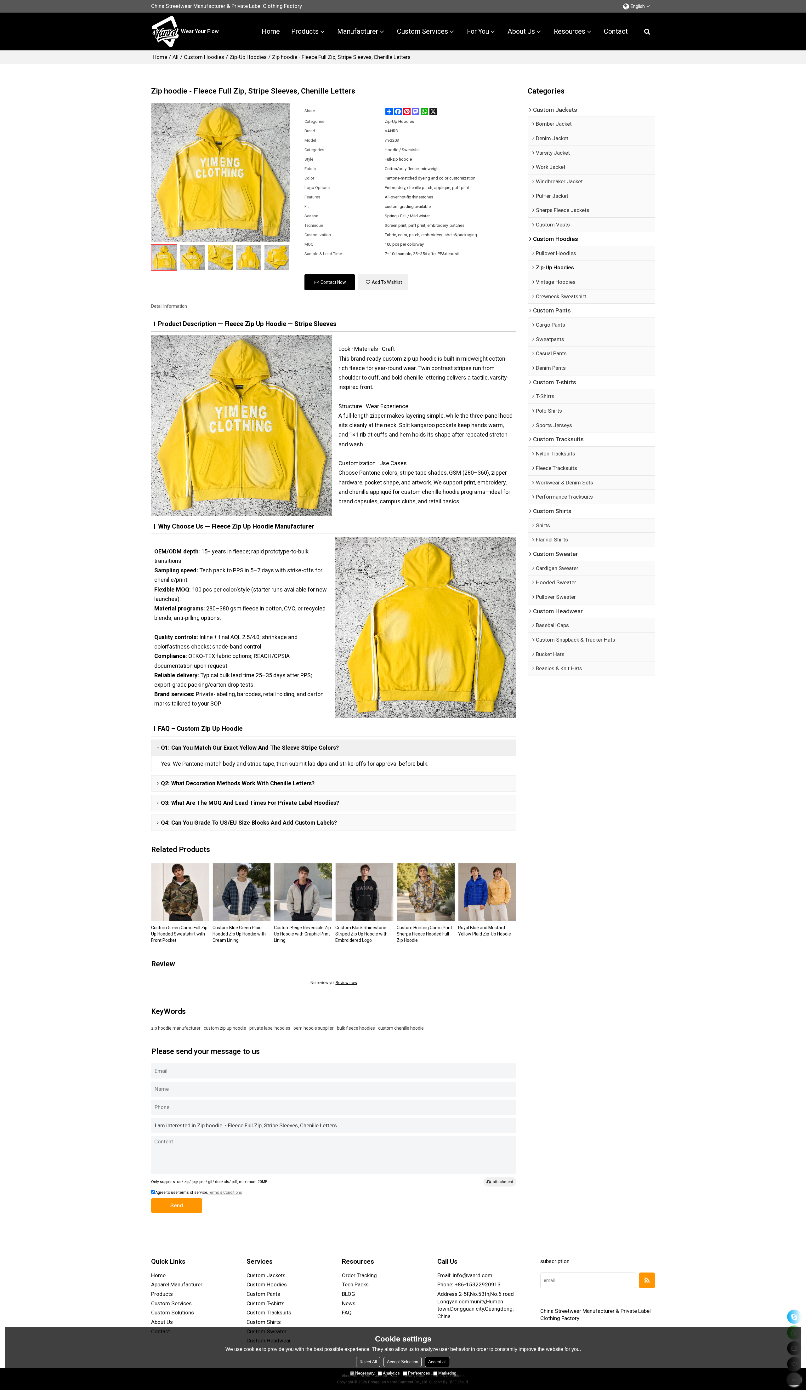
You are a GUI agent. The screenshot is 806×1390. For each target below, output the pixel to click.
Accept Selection (402, 1361)
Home (271, 31)
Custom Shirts (264, 1322)
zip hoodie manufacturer (176, 1028)
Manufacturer (357, 31)
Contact (616, 31)
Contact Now (333, 282)
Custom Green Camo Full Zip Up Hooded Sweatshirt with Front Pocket (179, 934)
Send (176, 1205)
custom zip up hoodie (225, 1028)
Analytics (391, 1373)
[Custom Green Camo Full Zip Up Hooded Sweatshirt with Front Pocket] (180, 892)
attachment (503, 1181)
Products (305, 31)
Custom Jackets (266, 1275)
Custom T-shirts (266, 1303)
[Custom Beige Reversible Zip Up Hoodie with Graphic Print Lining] (303, 892)
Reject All (368, 1361)
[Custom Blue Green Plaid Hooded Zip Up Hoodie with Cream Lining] (242, 892)
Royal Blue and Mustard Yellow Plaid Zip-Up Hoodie (484, 930)
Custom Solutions (172, 1312)
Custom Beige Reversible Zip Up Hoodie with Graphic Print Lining (302, 934)
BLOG (348, 1294)
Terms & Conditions (225, 1192)
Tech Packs (355, 1284)
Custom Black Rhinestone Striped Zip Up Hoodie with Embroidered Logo (361, 934)
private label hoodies (269, 1028)
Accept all (437, 1361)
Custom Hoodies (204, 57)
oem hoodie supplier (313, 1028)
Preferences (419, 1373)
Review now (346, 982)
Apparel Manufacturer (176, 1284)
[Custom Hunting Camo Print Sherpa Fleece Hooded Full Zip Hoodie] (426, 892)
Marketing (447, 1373)
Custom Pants (263, 1294)
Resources (569, 31)
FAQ (347, 1312)
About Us (521, 31)
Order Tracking (359, 1275)
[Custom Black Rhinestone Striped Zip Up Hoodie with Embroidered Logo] (364, 892)
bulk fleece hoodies (356, 1028)
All (176, 57)
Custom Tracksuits (269, 1312)
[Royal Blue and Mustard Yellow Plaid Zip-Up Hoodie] (487, 892)
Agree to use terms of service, (198, 1192)
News (348, 1303)
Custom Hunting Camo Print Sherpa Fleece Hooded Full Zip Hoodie (424, 934)
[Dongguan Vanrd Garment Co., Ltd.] (165, 31)
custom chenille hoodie (401, 1028)
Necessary (365, 1373)
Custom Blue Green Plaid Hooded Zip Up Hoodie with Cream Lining (239, 934)
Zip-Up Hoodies (248, 57)
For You (478, 31)
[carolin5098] (794, 1317)
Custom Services (422, 31)
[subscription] (647, 1280)
